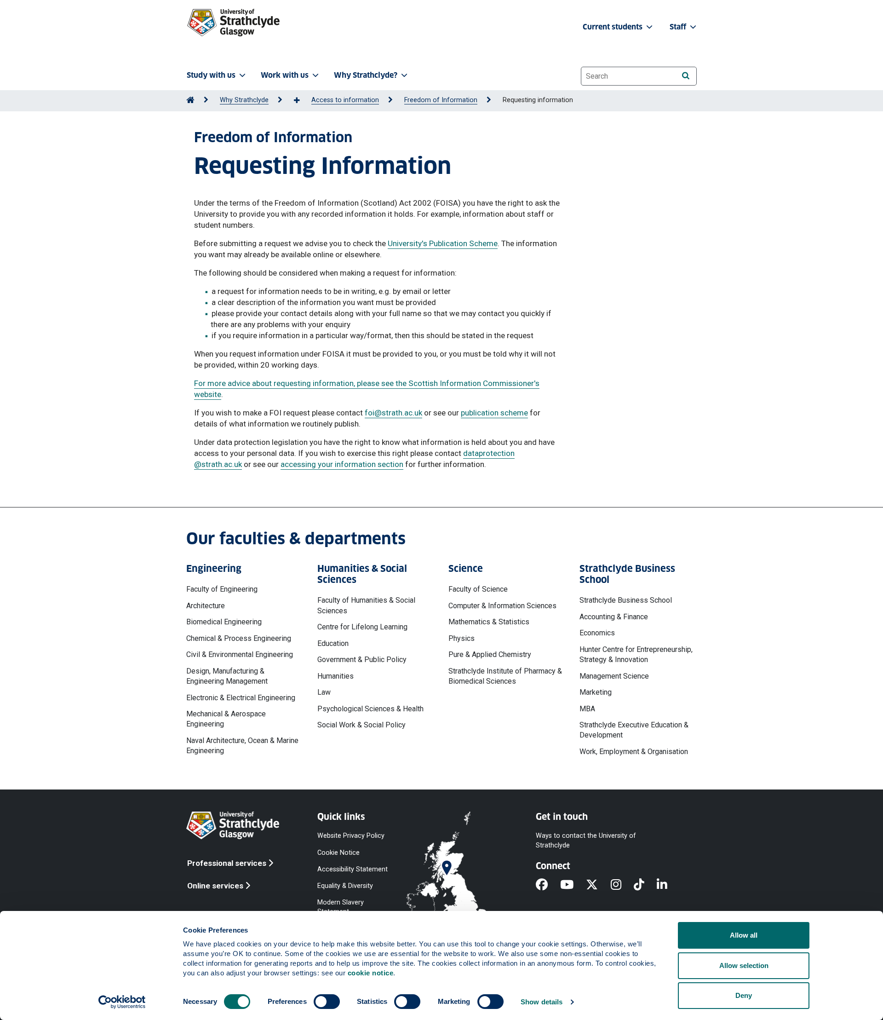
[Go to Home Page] (190, 100)
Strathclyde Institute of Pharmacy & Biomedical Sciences (505, 676)
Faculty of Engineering (222, 589)
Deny (743, 995)
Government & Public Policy (362, 659)
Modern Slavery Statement (340, 907)
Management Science (614, 676)
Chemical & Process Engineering (238, 638)
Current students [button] (613, 27)
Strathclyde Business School (625, 600)
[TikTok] (645, 885)
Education (333, 643)
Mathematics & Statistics (488, 621)
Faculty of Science (478, 589)
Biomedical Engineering (224, 621)
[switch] (327, 1001)
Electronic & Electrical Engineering (240, 697)
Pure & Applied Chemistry (489, 654)
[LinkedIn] (668, 885)
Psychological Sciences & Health (370, 708)
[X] (598, 885)
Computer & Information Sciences (502, 605)
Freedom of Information (440, 100)
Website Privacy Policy (350, 836)
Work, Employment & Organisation (633, 751)
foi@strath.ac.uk (393, 412)
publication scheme (494, 412)
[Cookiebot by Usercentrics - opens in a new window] (122, 1002)
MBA (587, 708)
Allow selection (743, 965)
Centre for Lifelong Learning (362, 626)
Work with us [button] (285, 75)
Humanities (335, 676)
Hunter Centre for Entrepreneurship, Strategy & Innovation (636, 654)
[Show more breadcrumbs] (302, 101)
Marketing (595, 692)
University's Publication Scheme (443, 243)
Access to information (345, 100)
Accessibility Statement (352, 869)
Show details (541, 1002)
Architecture (205, 605)
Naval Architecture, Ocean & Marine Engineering (242, 745)
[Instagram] (622, 885)
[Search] (685, 76)
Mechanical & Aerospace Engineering (226, 718)
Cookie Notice (338, 852)
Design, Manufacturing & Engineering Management (227, 676)
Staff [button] (679, 27)
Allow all (743, 935)
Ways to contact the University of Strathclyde (586, 840)
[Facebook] (548, 885)
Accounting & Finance (613, 616)
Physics (461, 638)
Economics (597, 632)
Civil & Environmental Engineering (239, 654)
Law (324, 692)
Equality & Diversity (345, 885)
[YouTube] (573, 885)
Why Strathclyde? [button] (365, 75)
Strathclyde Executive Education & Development (633, 729)
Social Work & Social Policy (361, 724)
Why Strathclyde (244, 100)
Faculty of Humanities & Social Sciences (366, 605)
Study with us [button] (211, 75)
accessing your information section (342, 464)
